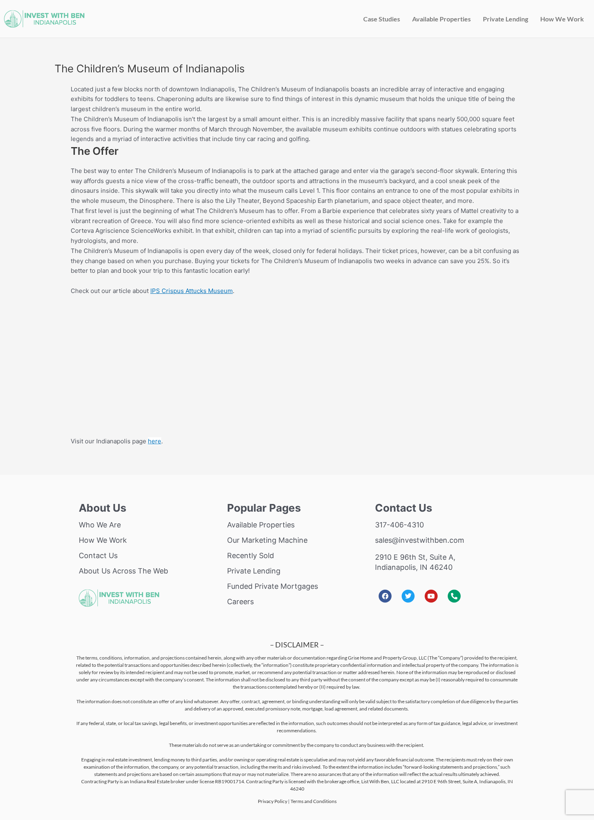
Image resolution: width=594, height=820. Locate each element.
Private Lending (505, 19)
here (154, 441)
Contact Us (98, 555)
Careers (240, 601)
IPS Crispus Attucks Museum (191, 291)
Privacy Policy (272, 801)
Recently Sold (250, 555)
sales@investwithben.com (419, 540)
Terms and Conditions (314, 801)
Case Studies (381, 19)
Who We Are (100, 525)
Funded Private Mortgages (272, 586)
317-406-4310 (399, 525)
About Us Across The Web (123, 571)
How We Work (562, 19)
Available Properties (441, 19)
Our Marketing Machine (267, 540)
